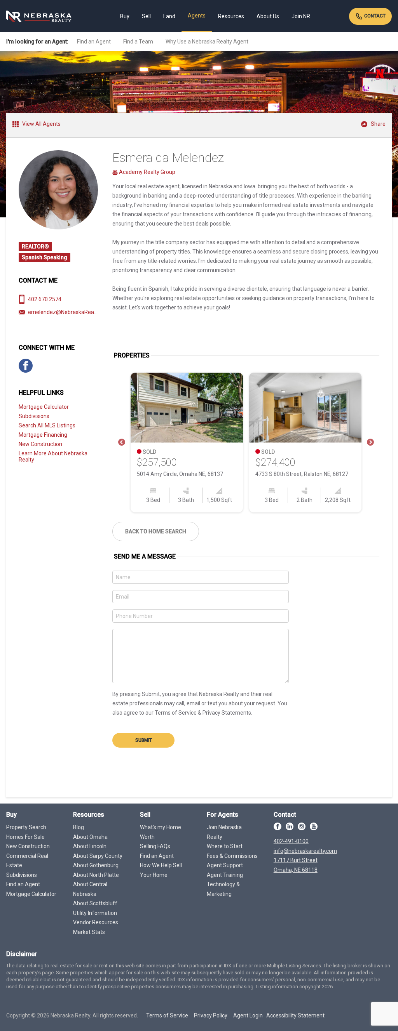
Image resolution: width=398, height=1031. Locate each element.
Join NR (301, 16)
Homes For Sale (25, 837)
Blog (78, 827)
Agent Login (248, 1015)
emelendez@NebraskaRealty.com (70, 312)
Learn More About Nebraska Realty (53, 456)
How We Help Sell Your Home (161, 870)
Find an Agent (94, 41)
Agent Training (225, 875)
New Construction (40, 444)
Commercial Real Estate (27, 861)
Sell (146, 16)
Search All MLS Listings (47, 425)
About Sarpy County (97, 856)
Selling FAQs (155, 846)
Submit (143, 740)
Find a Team (138, 41)
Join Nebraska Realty (224, 832)
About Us (268, 16)
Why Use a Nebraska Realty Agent (207, 41)
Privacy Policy (210, 1015)
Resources (231, 16)
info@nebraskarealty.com (305, 851)
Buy (124, 16)
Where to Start (225, 846)
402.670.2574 (44, 299)
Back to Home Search (155, 531)
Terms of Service (167, 1015)
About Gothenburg (96, 865)
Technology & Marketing (223, 889)
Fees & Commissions (232, 856)
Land (169, 16)
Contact (374, 16)
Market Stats (89, 932)
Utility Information (95, 913)
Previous (122, 442)
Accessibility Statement (295, 1015)
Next (370, 442)
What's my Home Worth (160, 832)
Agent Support (225, 865)
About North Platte (96, 875)
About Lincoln (89, 846)
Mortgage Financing (43, 435)
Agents (197, 15)
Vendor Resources (95, 922)
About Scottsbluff (95, 903)
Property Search (26, 827)
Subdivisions (34, 416)
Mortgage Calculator (44, 407)
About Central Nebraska (90, 889)
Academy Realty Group (146, 172)
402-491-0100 (291, 841)
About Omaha (90, 837)
